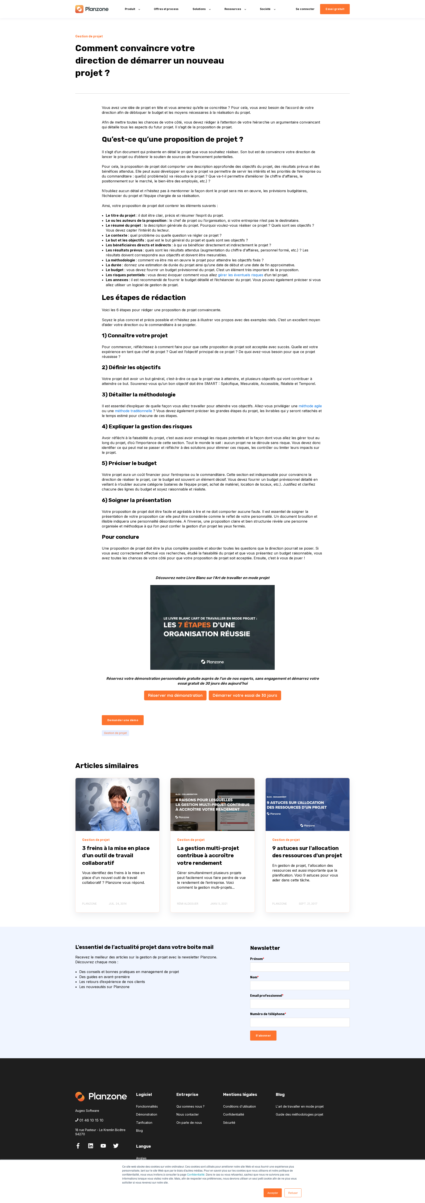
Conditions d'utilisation (239, 1106)
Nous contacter (187, 1114)
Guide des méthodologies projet (299, 1114)
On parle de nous (189, 1122)
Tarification (144, 1122)
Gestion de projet (115, 733)
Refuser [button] (293, 1193)
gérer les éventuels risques (240, 275)
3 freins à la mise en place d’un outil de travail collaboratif (116, 855)
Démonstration (146, 1114)
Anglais (141, 1158)
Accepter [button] (272, 1193)
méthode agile (310, 406)
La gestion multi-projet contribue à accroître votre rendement (208, 855)
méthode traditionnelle (133, 411)
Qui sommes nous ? (190, 1106)
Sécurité (229, 1122)
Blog (139, 1130)
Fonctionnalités (147, 1106)
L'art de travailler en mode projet (300, 1106)
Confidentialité (196, 1174)
